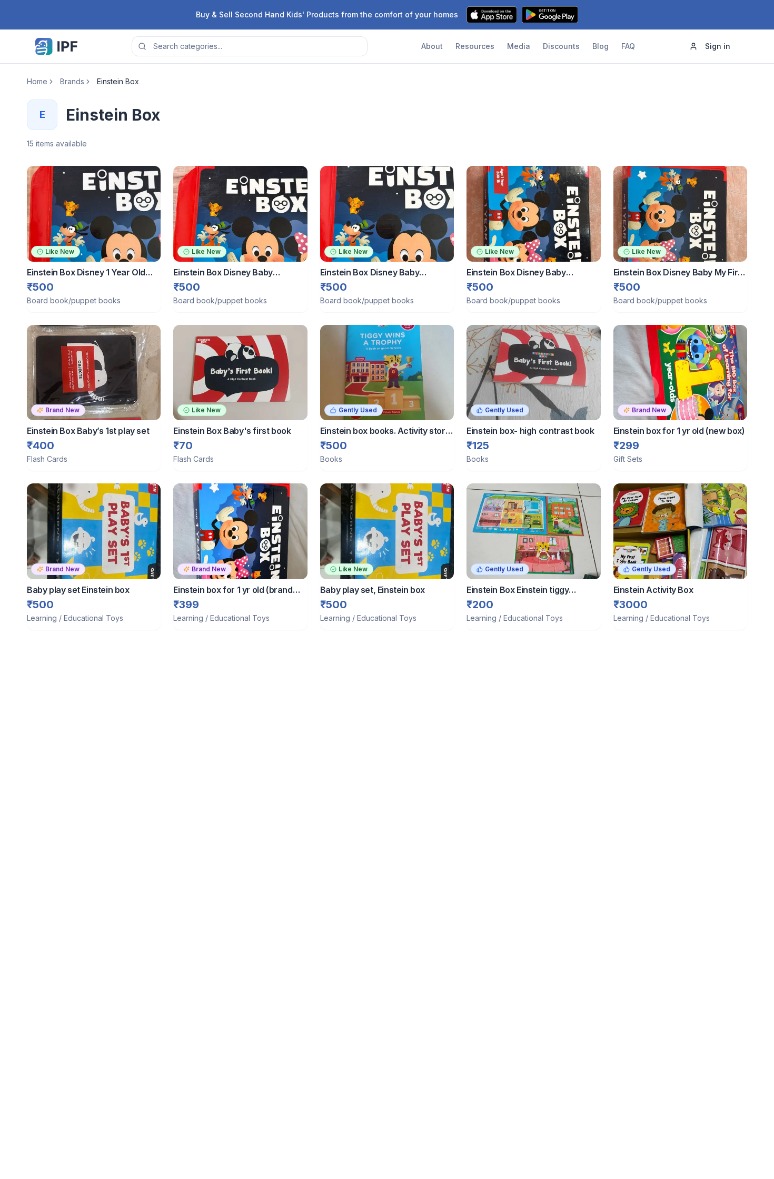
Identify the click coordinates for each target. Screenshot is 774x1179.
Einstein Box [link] (118, 81)
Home (37, 81)
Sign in (717, 46)
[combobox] (250, 46)
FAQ (628, 46)
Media (518, 46)
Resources (474, 46)
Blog (600, 46)
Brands (72, 81)
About (432, 46)
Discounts (561, 46)
